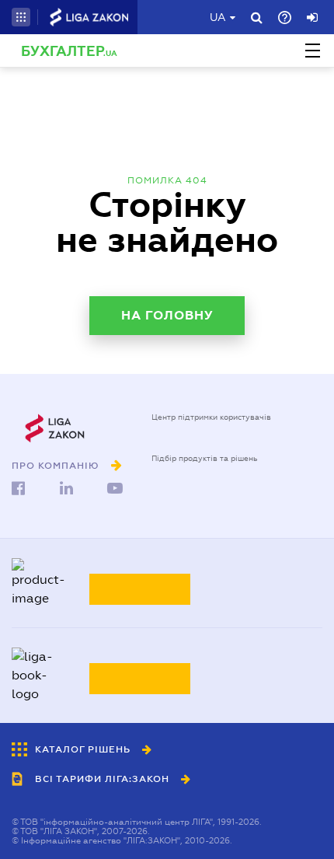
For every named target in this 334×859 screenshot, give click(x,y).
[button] (21, 17)
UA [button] (218, 17)
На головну (167, 315)
